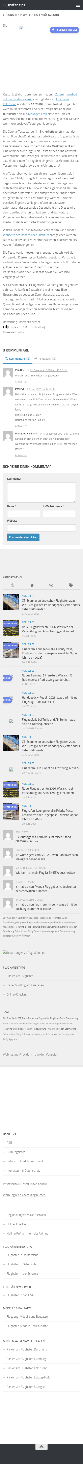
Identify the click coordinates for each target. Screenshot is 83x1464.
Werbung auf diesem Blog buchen (24, 1195)
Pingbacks (46, 358)
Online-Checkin (16, 994)
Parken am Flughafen (20, 976)
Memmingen (70, 922)
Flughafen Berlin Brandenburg (64, 1018)
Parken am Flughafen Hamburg (26, 1359)
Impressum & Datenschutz (23, 1170)
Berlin (25, 918)
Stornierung (8, 931)
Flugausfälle (45, 918)
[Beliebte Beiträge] (32, 585)
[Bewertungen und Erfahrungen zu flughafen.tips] (24, 953)
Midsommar (8, 927)
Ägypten (26, 936)
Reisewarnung (52, 927)
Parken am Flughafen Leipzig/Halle (28, 1377)
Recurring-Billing (23, 927)
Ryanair (63, 927)
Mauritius (58, 922)
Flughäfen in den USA (20, 1295)
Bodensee (33, 918)
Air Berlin (12, 918)
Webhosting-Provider (16, 1054)
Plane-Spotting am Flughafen (25, 985)
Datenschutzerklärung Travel (25, 1161)
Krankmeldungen (45, 922)
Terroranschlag (67, 931)
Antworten (21, 381)
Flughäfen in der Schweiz (22, 1273)
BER (20, 918)
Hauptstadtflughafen (26, 922)
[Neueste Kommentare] (51, 585)
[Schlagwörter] (70, 585)
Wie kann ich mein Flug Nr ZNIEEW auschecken (45, 873)
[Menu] (78, 5)
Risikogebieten (37, 114)
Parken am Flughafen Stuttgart (26, 1387)
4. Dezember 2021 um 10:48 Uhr (61, 433)
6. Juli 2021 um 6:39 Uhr (42, 389)
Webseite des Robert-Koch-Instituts (26, 235)
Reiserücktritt (38, 927)
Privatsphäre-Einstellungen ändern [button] (25, 1184)
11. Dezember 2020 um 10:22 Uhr (48, 370)
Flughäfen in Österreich (21, 1264)
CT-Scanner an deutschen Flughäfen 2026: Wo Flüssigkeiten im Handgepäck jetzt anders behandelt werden (51, 605)
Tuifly (18, 936)
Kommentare (19, 358)
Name (11, 506)
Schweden (72, 927)
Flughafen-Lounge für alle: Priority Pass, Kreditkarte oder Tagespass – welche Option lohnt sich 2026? (50, 653)
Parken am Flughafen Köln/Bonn (27, 1368)
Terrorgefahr (9, 936)
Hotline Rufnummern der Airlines (27, 1233)
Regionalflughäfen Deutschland (26, 1215)
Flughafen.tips (14, 5)
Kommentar (15, 478)
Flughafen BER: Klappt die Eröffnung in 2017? (50, 768)
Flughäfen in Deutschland (22, 1255)
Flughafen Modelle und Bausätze (27, 1326)
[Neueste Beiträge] (12, 585)
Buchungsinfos (16, 1152)
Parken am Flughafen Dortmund (27, 1349)
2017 (5, 918)
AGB (9, 1143)
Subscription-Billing (24, 931)
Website (12, 520)
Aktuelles (28, 596)
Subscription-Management (47, 931)
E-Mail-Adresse (53, 506)
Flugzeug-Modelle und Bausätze (27, 1316)
